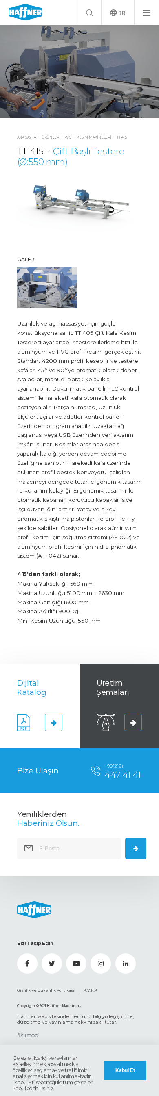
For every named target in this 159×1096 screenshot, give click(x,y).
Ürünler (50, 137)
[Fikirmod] (27, 1035)
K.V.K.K (90, 990)
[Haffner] (25, 12)
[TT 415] (79, 71)
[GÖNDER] (135, 848)
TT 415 (122, 137)
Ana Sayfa (26, 137)
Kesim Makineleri (94, 137)
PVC (67, 137)
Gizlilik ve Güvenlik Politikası (45, 990)
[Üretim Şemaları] (133, 722)
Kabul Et (125, 1070)
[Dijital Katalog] (54, 722)
